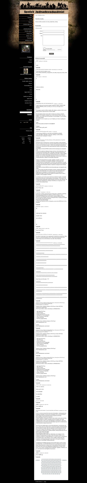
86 (53, 466)
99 (54, 467)
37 (55, 461)
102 (60, 467)
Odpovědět (38, 67)
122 (60, 470)
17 (43, 460)
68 (44, 465)
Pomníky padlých (28, 31)
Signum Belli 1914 (28, 92)
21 (49, 460)
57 (47, 464)
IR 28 (31, 94)
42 (43, 462)
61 (53, 464)
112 (60, 468)
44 (46, 462)
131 (58, 471)
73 (52, 465)
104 (44, 468)
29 (42, 461)
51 (57, 462)
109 (54, 468)
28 (60, 460)
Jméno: (41, 31)
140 (56, 472)
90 (59, 466)
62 (55, 464)
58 (48, 464)
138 (52, 472)
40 (59, 461)
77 (59, 465)
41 (41, 462)
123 (41, 471)
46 (49, 462)
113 (42, 470)
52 (59, 462)
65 (59, 464)
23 (52, 460)
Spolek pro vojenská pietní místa (27, 97)
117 (50, 470)
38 (56, 461)
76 (57, 465)
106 (48, 468)
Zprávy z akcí (29, 35)
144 (45, 473)
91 (41, 467)
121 (58, 470)
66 (41, 465)
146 (49, 473)
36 (53, 461)
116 (48, 470)
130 (56, 471)
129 (54, 471)
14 (58, 459)
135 (46, 472)
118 (51, 470)
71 (49, 465)
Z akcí (30, 59)
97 (51, 467)
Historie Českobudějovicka (28, 84)
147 (51, 473)
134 (44, 472)
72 (51, 465)
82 (47, 466)
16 (41, 460)
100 (56, 467)
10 (52, 459)
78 (60, 465)
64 (58, 464)
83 (48, 466)
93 (44, 467)
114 (44, 470)
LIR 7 (31, 105)
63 (56, 464)
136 (48, 472)
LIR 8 (31, 89)
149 (55, 473)
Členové (30, 22)
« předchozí (37, 460)
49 (54, 462)
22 (51, 460)
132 (60, 471)
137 (50, 472)
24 (54, 460)
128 (52, 471)
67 (43, 465)
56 (45, 464)
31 (45, 461)
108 (52, 468)
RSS (45, 481)
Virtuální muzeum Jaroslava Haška (28, 101)
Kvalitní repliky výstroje (27, 81)
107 (50, 468)
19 (46, 460)
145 (47, 473)
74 (54, 465)
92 (43, 467)
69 (46, 465)
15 (60, 459)
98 (52, 467)
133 (41, 472)
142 (60, 472)
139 (54, 472)
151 (59, 473)
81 (45, 466)
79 (42, 466)
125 (46, 471)
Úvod (36, 15)
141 (58, 472)
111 (58, 468)
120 (55, 470)
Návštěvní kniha (28, 40)
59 (50, 464)
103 (42, 468)
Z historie (30, 62)
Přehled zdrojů (29, 130)
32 (47, 461)
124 (44, 471)
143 (43, 473)
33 (48, 461)
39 (58, 461)
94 (46, 467)
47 (51, 462)
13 (56, 459)
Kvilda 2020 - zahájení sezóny (25, 74)
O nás (30, 19)
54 (42, 464)
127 (50, 471)
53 (60, 462)
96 (49, 467)
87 (55, 466)
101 (58, 467)
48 (52, 462)
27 (59, 460)
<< (20, 122)
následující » (64, 460)
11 (53, 459)
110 (56, 468)
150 (57, 473)
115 (46, 470)
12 (55, 459)
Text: (41, 35)
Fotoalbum (30, 17)
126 (48, 471)
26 (57, 460)
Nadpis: (41, 33)
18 (44, 460)
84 (50, 466)
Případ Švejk (29, 33)
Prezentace (29, 38)
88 (56, 466)
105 (46, 468)
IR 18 (31, 87)
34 (50, 461)
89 (58, 466)
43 (44, 462)
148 (53, 473)
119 (53, 470)
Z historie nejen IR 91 (27, 24)
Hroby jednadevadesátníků (28, 27)
